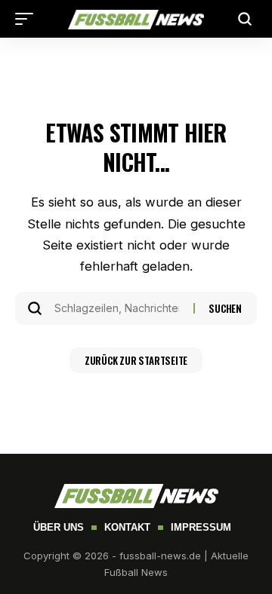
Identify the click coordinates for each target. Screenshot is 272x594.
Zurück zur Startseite (136, 360)
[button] (28, 19)
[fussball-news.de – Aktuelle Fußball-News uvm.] (135, 19)
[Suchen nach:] (118, 308)
